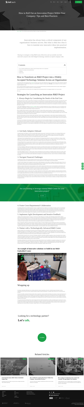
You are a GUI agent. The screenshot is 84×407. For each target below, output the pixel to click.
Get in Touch (16, 397)
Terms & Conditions (73, 403)
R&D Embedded (4, 395)
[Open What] (55, 2)
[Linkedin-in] (50, 392)
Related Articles (21, 72)
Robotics (3, 396)
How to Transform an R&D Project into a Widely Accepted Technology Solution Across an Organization (33, 68)
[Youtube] (53, 392)
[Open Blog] (62, 2)
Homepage (4, 391)
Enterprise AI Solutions (29, 391)
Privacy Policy (81, 403)
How (15, 391)
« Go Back (42, 337)
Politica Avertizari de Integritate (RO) (79, 404)
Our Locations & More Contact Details (54, 393)
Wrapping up (21, 71)
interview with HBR (33, 106)
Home (18, 31)
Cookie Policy (78, 403)
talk (27, 320)
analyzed (32, 82)
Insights (20, 31)
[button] (70, 2)
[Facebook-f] (51, 392)
